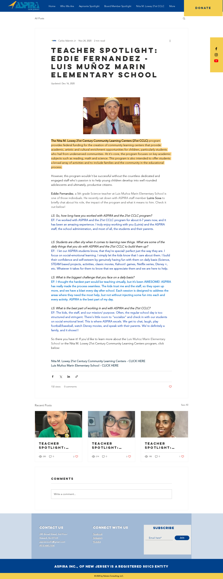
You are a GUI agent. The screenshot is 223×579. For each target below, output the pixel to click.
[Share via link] (76, 376)
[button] (184, 18)
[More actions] (170, 41)
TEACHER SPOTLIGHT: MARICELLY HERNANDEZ (52, 445)
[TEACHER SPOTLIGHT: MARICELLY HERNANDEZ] (58, 424)
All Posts (39, 18)
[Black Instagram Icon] (216, 55)
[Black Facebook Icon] (216, 49)
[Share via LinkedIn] (68, 376)
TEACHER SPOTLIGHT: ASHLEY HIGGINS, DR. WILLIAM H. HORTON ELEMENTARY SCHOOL (111, 445)
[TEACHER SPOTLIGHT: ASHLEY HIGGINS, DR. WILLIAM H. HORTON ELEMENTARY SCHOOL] (111, 424)
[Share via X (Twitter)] (60, 376)
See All (184, 404)
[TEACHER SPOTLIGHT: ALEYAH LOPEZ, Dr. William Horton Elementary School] (164, 424)
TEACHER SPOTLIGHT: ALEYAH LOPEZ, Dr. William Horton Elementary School (162, 445)
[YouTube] (216, 61)
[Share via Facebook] (52, 376)
